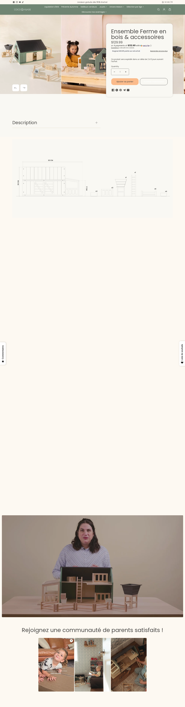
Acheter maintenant (154, 81)
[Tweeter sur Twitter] (117, 90)
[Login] (164, 9)
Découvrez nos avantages (93, 12)
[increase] (126, 72)
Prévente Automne (69, 7)
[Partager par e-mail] (128, 90)
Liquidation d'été (51, 7)
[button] (169, 9)
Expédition (115, 48)
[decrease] (114, 72)
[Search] (158, 9)
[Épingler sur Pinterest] (120, 90)
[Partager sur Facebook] (113, 90)
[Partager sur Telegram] (124, 90)
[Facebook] (13, 2)
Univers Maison (115, 7)
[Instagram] (16, 2)
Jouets (102, 7)
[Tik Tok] (22, 2)
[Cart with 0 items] (169, 9)
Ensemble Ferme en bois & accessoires (138, 35)
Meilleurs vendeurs (89, 7)
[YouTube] (19, 2)
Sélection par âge (134, 7)
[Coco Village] (22, 9)
